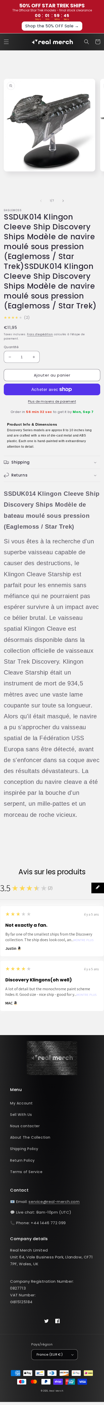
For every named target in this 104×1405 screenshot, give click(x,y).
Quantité (11, 347)
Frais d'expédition (40, 334)
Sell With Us (21, 1114)
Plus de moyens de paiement (52, 401)
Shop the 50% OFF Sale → (52, 26)
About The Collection (30, 1137)
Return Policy (22, 1160)
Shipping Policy (24, 1148)
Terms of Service (26, 1171)
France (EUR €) (50, 1354)
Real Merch (56, 1390)
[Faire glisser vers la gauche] (40, 200)
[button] (6, 41)
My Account (21, 1103)
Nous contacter (25, 1126)
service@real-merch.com (54, 1201)
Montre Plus (83, 940)
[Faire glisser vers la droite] (63, 200)
